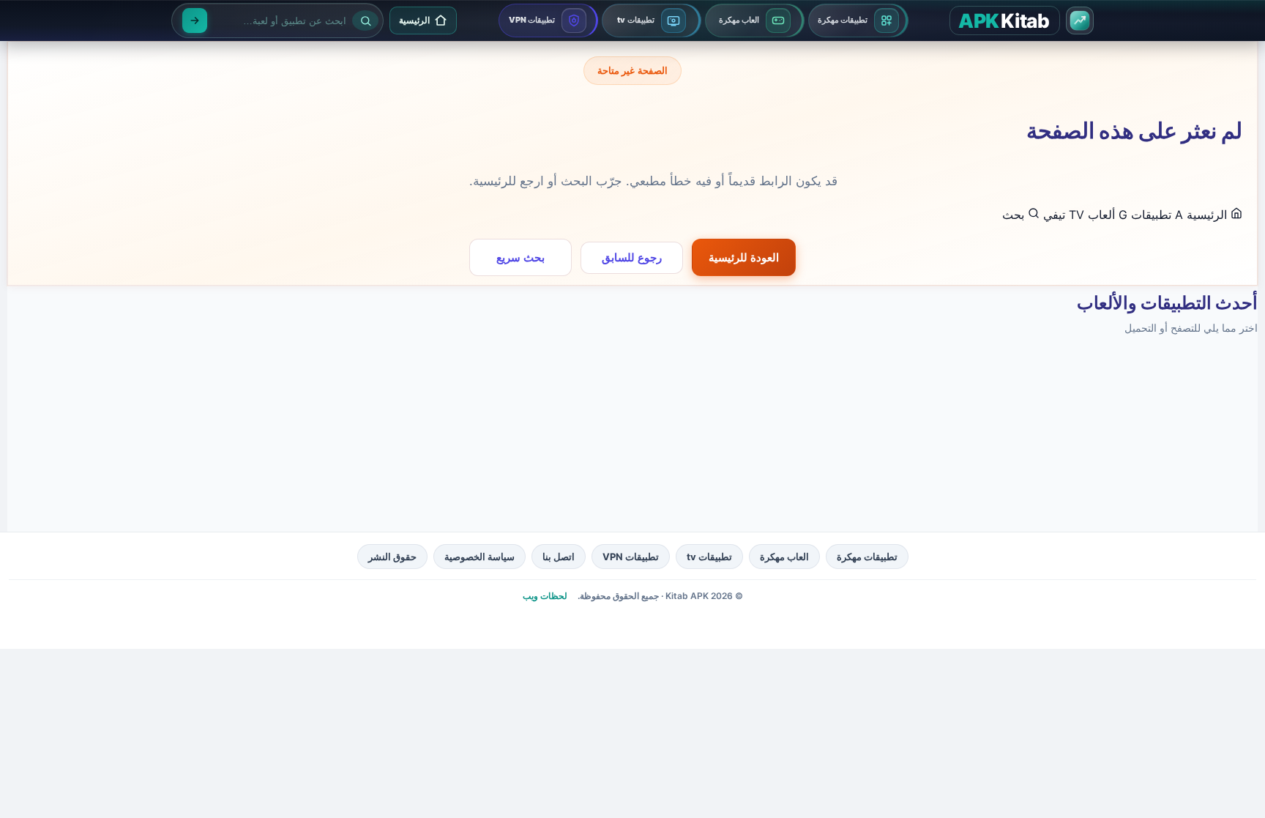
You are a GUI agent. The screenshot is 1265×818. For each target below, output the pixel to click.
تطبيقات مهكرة (867, 556)
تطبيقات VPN (630, 556)
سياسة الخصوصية (479, 556)
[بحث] (194, 20)
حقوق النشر (392, 556)
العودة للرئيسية (744, 257)
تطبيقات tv (709, 556)
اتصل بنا (558, 556)
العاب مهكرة (784, 556)
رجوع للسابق (632, 257)
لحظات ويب (545, 595)
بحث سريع (520, 257)
